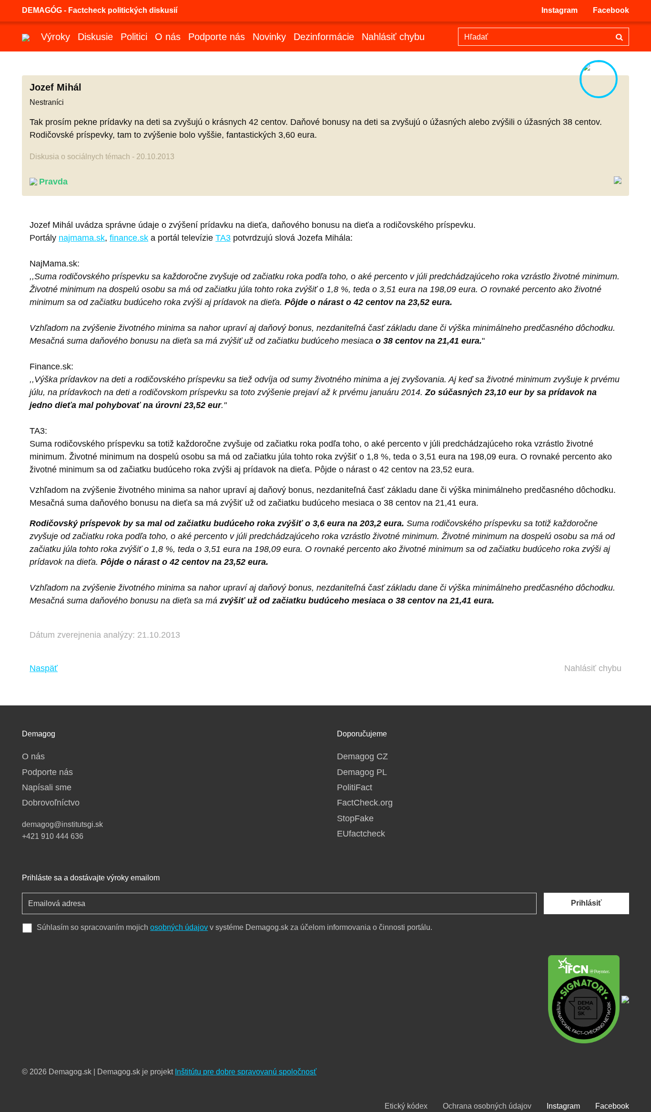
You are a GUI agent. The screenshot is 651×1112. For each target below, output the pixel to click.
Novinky (269, 36)
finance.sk (129, 238)
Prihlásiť (586, 903)
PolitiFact (354, 787)
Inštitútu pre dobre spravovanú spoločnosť (245, 1072)
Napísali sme (46, 787)
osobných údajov (179, 927)
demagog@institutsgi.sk (62, 824)
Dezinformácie (324, 36)
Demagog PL (362, 772)
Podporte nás (216, 36)
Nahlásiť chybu (393, 36)
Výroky (55, 36)
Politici (134, 36)
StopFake (355, 818)
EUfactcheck (361, 833)
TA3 (223, 238)
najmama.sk (82, 238)
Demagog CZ (362, 756)
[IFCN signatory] (584, 998)
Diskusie (95, 36)
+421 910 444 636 (52, 836)
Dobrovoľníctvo (51, 802)
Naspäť (44, 668)
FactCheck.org (365, 802)
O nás (168, 36)
